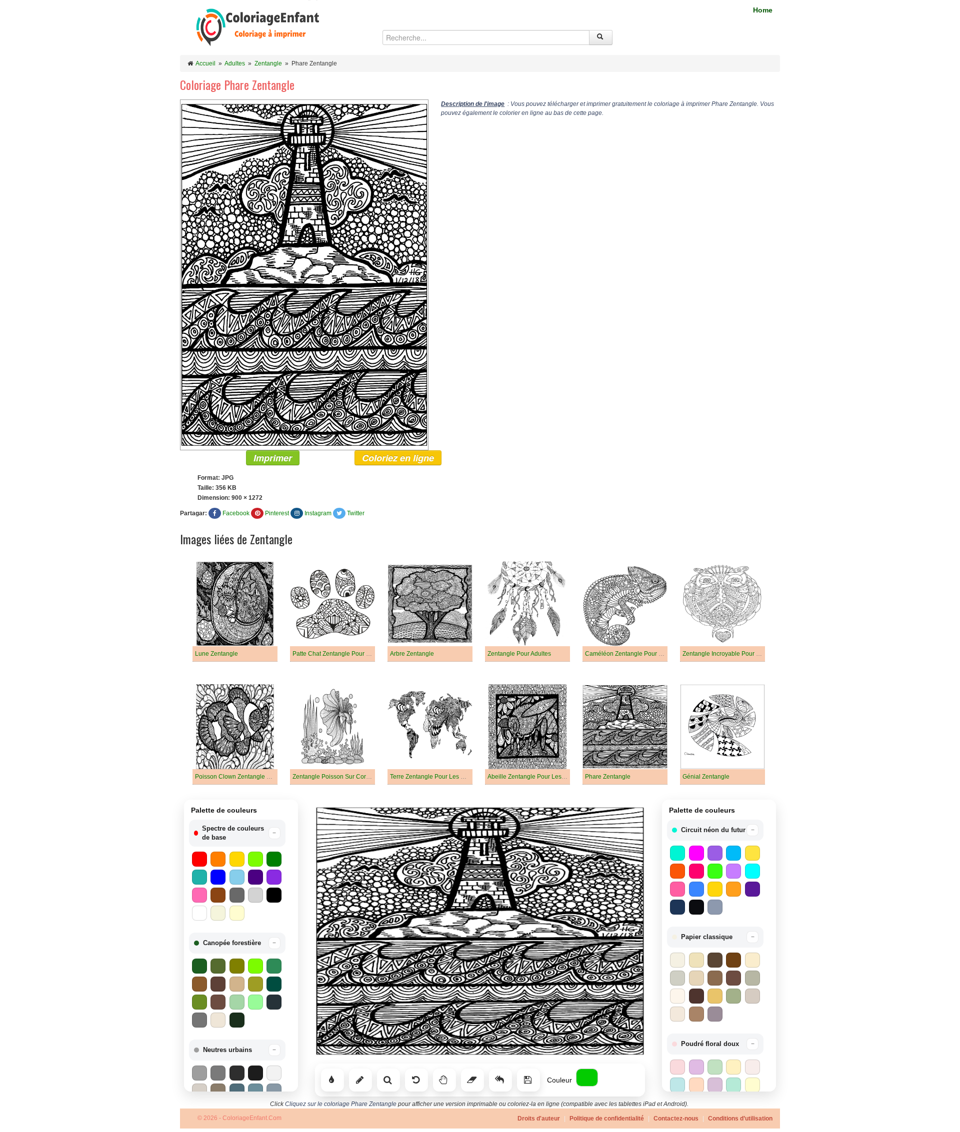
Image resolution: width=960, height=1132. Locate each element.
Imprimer (273, 457)
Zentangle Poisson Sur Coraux (334, 776)
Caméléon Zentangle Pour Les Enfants (637, 653)
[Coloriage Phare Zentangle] (304, 274)
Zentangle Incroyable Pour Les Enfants (735, 653)
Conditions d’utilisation (740, 1118)
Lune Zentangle (216, 653)
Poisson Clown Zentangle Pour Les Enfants (254, 776)
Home (762, 10)
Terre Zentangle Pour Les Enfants (435, 776)
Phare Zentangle (607, 776)
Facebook (236, 513)
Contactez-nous (676, 1118)
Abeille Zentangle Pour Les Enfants (536, 776)
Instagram (318, 513)
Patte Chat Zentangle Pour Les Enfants (345, 653)
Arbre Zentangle (412, 653)
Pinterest (277, 513)
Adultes (234, 63)
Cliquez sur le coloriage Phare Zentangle (340, 1104)
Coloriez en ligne (398, 457)
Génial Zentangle (706, 776)
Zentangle (268, 63)
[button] (237, 833)
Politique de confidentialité (607, 1118)
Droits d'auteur (539, 1118)
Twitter (355, 513)
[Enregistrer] (528, 1080)
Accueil (206, 63)
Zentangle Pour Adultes (519, 653)
